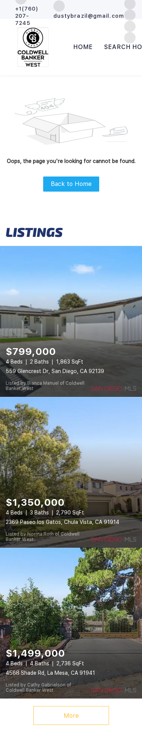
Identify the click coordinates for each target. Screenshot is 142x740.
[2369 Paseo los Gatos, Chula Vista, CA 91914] (71, 472)
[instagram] (130, 14)
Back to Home (71, 183)
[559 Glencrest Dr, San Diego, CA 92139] (71, 321)
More (71, 715)
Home (83, 47)
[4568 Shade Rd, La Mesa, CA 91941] (71, 623)
